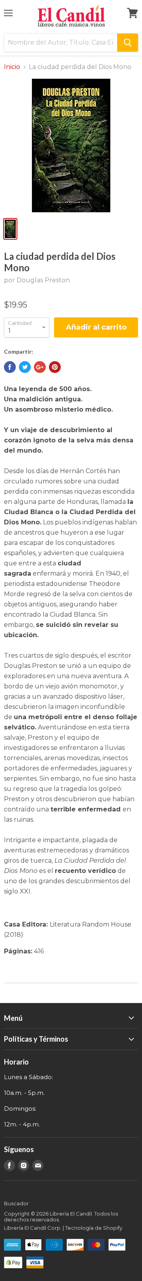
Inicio (12, 67)
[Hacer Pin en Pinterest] (55, 367)
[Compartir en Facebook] (10, 367)
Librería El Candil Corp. (33, 1228)
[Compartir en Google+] (40, 367)
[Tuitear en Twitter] (25, 367)
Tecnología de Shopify (93, 1228)
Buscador (16, 1203)
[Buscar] (127, 43)
